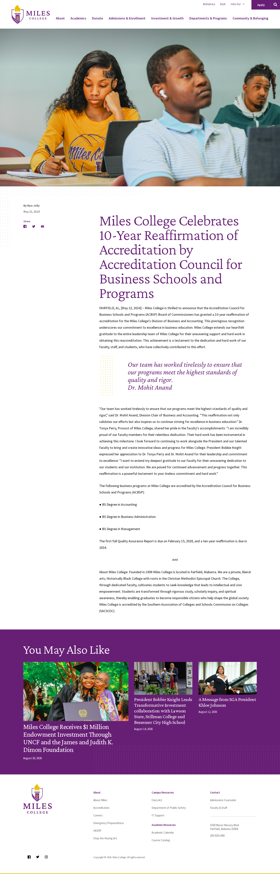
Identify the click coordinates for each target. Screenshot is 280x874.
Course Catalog (161, 840)
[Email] (42, 226)
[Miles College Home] (35, 14)
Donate (97, 18)
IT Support (158, 815)
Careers (98, 815)
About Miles (100, 800)
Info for (236, 4)
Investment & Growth (167, 18)
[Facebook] (24, 226)
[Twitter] (33, 226)
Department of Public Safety (169, 808)
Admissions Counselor (223, 800)
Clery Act (157, 800)
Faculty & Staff (218, 808)
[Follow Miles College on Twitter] (37, 857)
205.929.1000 (217, 835)
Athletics (209, 4)
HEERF (97, 830)
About (60, 18)
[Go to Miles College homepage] (37, 799)
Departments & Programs (208, 18)
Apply (261, 5)
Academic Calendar (163, 832)
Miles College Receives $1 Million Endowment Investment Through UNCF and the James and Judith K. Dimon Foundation (68, 738)
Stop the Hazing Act (105, 838)
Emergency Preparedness (108, 823)
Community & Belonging (250, 18)
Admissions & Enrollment (127, 18)
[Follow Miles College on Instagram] (46, 857)
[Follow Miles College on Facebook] (29, 857)
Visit (223, 4)
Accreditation (101, 808)
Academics (78, 18)
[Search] (275, 5)
